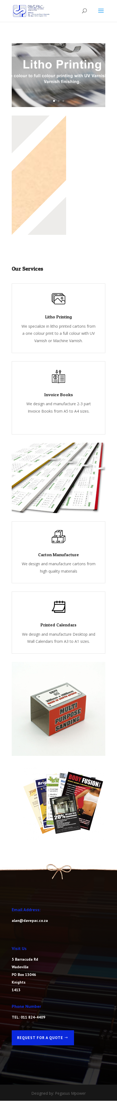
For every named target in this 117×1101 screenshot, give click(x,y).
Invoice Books (58, 394)
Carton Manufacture (58, 554)
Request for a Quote (40, 1037)
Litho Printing (58, 316)
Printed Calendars (58, 625)
